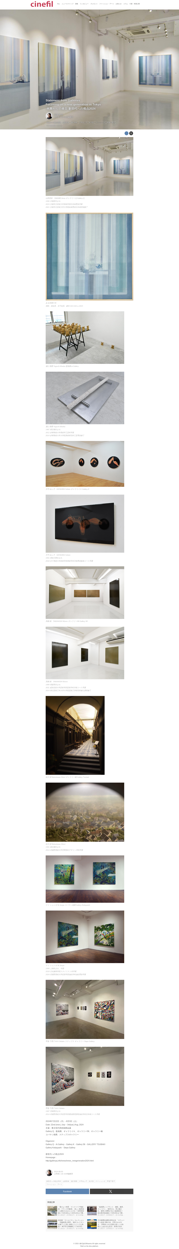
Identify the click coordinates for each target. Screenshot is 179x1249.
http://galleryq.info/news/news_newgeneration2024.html (70, 1161)
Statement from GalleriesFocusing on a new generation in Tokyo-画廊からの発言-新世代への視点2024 (73, 104)
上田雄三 (57, 117)
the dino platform (92, 1246)
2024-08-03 (58, 115)
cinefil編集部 (68, 117)
